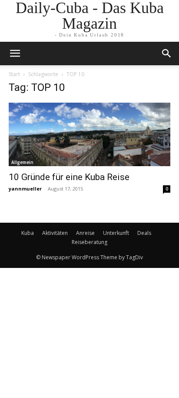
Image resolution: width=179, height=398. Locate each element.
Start (14, 74)
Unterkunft (116, 233)
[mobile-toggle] (15, 53)
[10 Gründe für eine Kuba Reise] (89, 134)
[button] (167, 53)
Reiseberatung (89, 242)
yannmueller (25, 188)
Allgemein (22, 162)
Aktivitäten (55, 233)
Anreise (85, 233)
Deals (144, 233)
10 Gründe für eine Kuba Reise (69, 177)
